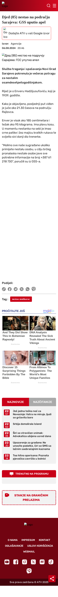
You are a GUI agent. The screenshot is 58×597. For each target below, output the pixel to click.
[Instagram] (24, 561)
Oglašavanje (14, 545)
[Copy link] (4, 289)
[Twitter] (33, 561)
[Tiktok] (50, 561)
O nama (13, 540)
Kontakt (44, 540)
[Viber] (29, 571)
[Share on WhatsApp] (28, 289)
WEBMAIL (29, 551)
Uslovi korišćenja (40, 545)
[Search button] (48, 5)
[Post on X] (22, 289)
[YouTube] (7, 562)
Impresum (28, 540)
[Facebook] (15, 561)
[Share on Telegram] (16, 289)
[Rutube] (42, 561)
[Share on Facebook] (10, 289)
